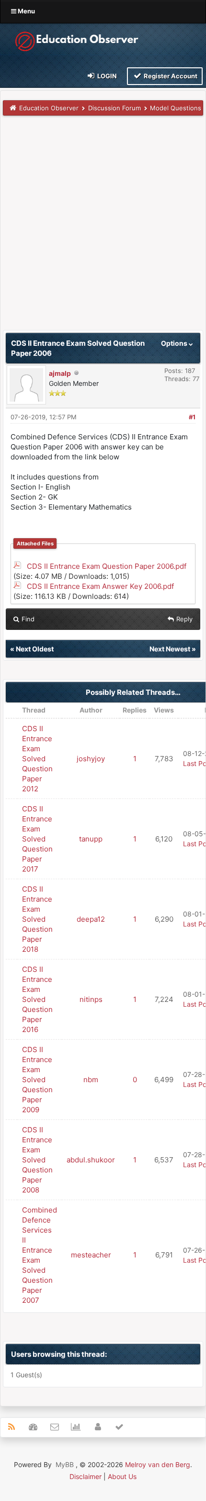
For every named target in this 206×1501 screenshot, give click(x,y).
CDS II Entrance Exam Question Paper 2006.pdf (106, 566)
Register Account (169, 76)
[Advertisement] (103, 227)
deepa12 (91, 919)
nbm (90, 1079)
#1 (192, 417)
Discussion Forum (114, 108)
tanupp (91, 838)
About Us (122, 1476)
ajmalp (60, 373)
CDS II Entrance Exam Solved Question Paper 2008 (37, 1159)
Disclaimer (85, 1476)
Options (175, 343)
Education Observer (49, 108)
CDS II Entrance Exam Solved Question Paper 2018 (37, 919)
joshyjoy (91, 758)
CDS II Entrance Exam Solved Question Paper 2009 (37, 1079)
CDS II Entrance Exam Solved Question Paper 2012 (37, 758)
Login (106, 76)
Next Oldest (35, 649)
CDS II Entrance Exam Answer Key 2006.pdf (100, 586)
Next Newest (169, 649)
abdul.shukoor (91, 1159)
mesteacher (91, 1254)
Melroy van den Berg (157, 1464)
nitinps (91, 999)
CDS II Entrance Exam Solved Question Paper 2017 (37, 838)
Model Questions (175, 108)
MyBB (65, 1464)
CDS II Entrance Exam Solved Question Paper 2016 (37, 999)
